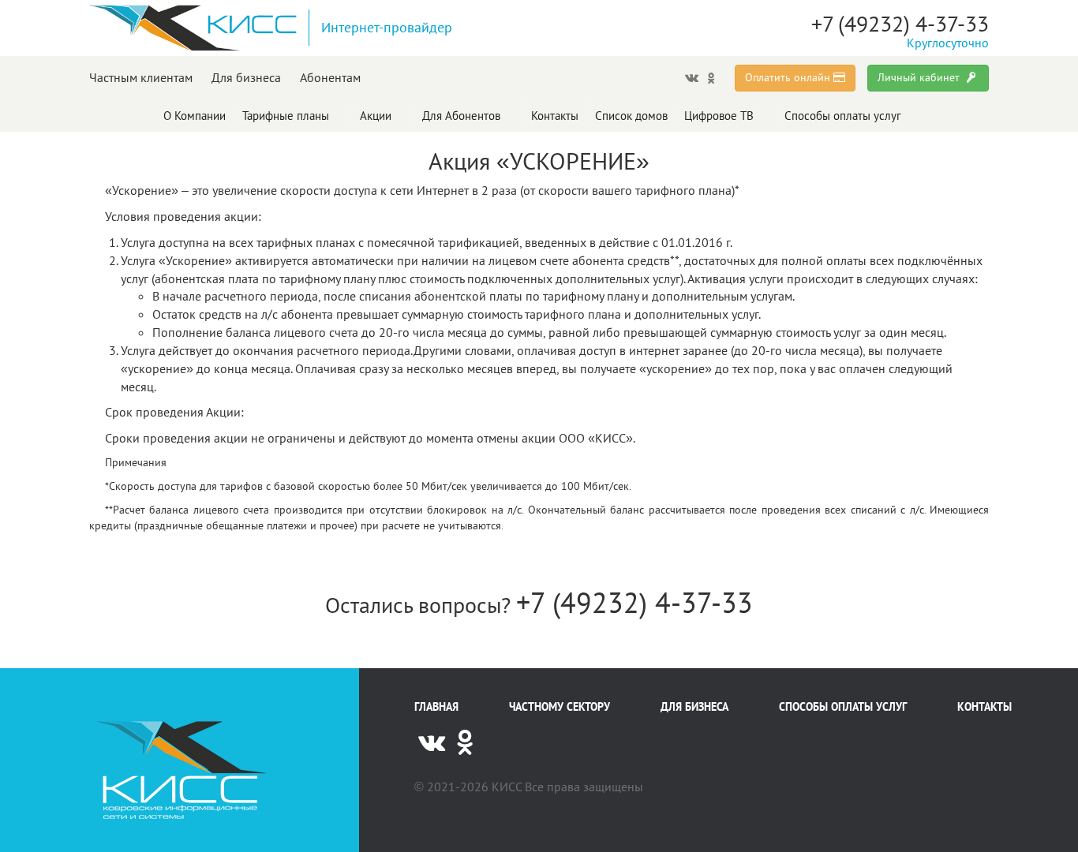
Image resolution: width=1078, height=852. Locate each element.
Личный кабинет (920, 77)
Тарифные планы (285, 115)
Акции (375, 115)
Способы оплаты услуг (842, 115)
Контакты (554, 115)
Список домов (631, 115)
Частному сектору (559, 707)
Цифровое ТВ (719, 115)
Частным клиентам (141, 77)
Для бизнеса (246, 77)
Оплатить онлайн (789, 77)
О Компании (194, 115)
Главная (436, 707)
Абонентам (330, 77)
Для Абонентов (461, 115)
